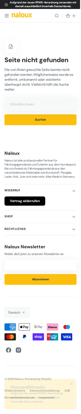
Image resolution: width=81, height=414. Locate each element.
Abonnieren (38, 283)
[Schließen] (71, 384)
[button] (7, 16)
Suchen (38, 120)
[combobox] (38, 104)
